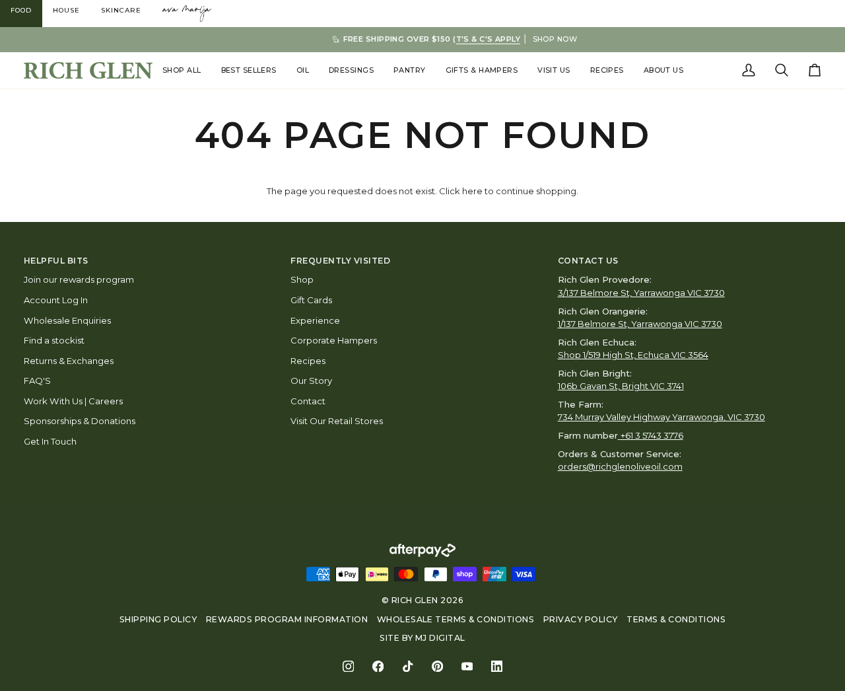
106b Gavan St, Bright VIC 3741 (621, 386)
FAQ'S (37, 380)
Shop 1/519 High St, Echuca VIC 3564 (633, 354)
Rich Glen (414, 600)
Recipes (307, 360)
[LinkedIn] (496, 666)
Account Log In (56, 300)
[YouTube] (467, 666)
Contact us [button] (588, 261)
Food (21, 10)
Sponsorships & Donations (79, 421)
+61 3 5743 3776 (652, 435)
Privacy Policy (580, 619)
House (66, 10)
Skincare (121, 10)
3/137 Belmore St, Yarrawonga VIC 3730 (641, 292)
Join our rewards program (79, 279)
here (472, 191)
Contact (307, 401)
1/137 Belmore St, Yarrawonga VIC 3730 (640, 323)
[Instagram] (348, 666)
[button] (181, 70)
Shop (302, 279)
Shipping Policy (158, 619)
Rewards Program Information (287, 619)
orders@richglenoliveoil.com (620, 466)
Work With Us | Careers (73, 401)
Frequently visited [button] (340, 261)
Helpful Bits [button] (56, 261)
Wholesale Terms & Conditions (456, 619)
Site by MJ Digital (422, 638)
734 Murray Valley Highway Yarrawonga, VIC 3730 (661, 417)
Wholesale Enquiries (67, 320)
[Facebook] (377, 666)
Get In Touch (50, 441)
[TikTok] (407, 666)
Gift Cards (311, 300)
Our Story (311, 380)
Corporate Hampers (333, 340)
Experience (315, 320)
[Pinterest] (437, 666)
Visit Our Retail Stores (336, 421)
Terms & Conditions (676, 619)
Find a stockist (54, 340)
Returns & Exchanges (69, 360)
